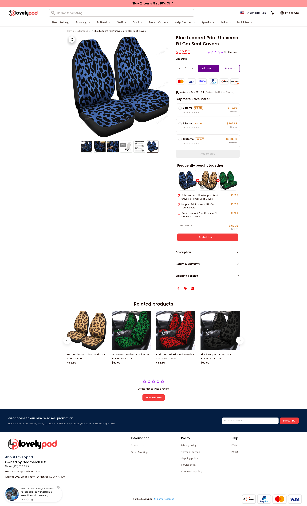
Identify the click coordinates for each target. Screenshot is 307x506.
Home (70, 31)
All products (84, 31)
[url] (26, 471)
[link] (12, 494)
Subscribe (289, 420)
